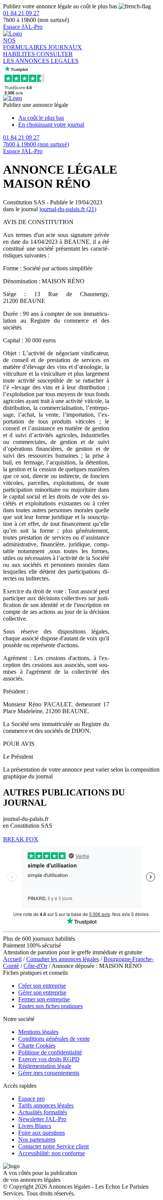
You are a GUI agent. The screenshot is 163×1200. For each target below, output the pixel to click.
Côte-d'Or (35, 966)
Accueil (12, 959)
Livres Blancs (34, 1126)
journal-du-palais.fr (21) (67, 209)
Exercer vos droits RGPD (49, 1059)
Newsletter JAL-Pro (42, 1119)
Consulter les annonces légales (62, 959)
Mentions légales (38, 1032)
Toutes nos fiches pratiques (50, 1006)
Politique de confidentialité (50, 1052)
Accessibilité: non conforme (51, 1153)
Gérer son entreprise (42, 992)
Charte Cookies (36, 1045)
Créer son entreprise (42, 985)
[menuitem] (89, 118)
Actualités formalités (42, 1112)
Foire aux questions (41, 1132)
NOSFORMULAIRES (25, 43)
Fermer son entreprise (44, 999)
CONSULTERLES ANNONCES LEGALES (40, 57)
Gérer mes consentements (48, 1073)
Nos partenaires (36, 1139)
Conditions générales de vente (54, 1038)
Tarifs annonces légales (46, 1105)
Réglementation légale (44, 1066)
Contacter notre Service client (53, 1146)
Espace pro (31, 1098)
